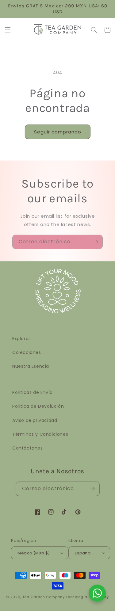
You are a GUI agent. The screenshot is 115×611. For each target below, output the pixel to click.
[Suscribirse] (95, 242)
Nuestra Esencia (30, 366)
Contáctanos (27, 448)
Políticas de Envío (32, 392)
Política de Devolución (38, 406)
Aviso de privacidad (34, 420)
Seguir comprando (57, 132)
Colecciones (26, 352)
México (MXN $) (33, 553)
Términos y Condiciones (40, 434)
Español (83, 553)
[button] (7, 30)
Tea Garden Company (43, 596)
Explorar (21, 338)
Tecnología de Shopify (87, 596)
